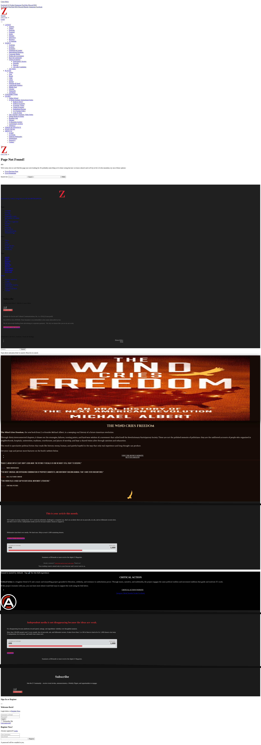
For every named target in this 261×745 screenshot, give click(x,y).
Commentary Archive (16, 124)
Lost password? (6, 723)
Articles (11, 26)
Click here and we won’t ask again (64, 563)
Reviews (12, 39)
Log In (3, 719)
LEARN (8, 96)
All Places (12, 92)
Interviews (12, 37)
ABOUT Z (8, 131)
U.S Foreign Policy (19, 111)
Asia (10, 74)
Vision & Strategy (14, 59)
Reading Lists (13, 118)
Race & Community (15, 58)
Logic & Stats (17, 113)
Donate (3, 16)
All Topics (12, 69)
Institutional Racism (19, 109)
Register (31, 739)
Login (16, 731)
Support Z (12, 140)
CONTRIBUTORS (11, 94)
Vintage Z (12, 125)
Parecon (15, 65)
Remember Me (8, 721)
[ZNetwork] (4, 14)
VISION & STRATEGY (13, 127)
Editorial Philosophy (15, 136)
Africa (11, 72)
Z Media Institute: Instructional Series (21, 100)
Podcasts (12, 30)
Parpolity (16, 63)
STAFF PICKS (10, 129)
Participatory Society (19, 61)
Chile (10, 78)
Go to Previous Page (11, 171)
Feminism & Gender (15, 50)
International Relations (16, 52)
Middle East (13, 87)
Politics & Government (16, 56)
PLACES (8, 70)
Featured (12, 32)
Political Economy (19, 103)
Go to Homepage (10, 173)
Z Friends (12, 135)
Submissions (13, 138)
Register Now (15, 711)
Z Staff (11, 133)
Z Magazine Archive (15, 122)
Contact (11, 142)
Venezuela (12, 91)
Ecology (11, 47)
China (11, 80)
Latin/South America (15, 85)
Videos (11, 28)
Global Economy (18, 107)
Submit (23, 349)
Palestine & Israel (14, 83)
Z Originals (12, 41)
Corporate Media (14, 54)
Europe (11, 81)
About (3, 275)
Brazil (11, 76)
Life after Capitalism (19, 67)
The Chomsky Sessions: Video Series (21, 114)
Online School (13, 98)
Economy (12, 48)
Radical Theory (18, 102)
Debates (11, 36)
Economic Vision (18, 105)
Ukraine (11, 89)
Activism (12, 45)
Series (11, 34)
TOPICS (8, 43)
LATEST (8, 25)
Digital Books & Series (16, 116)
